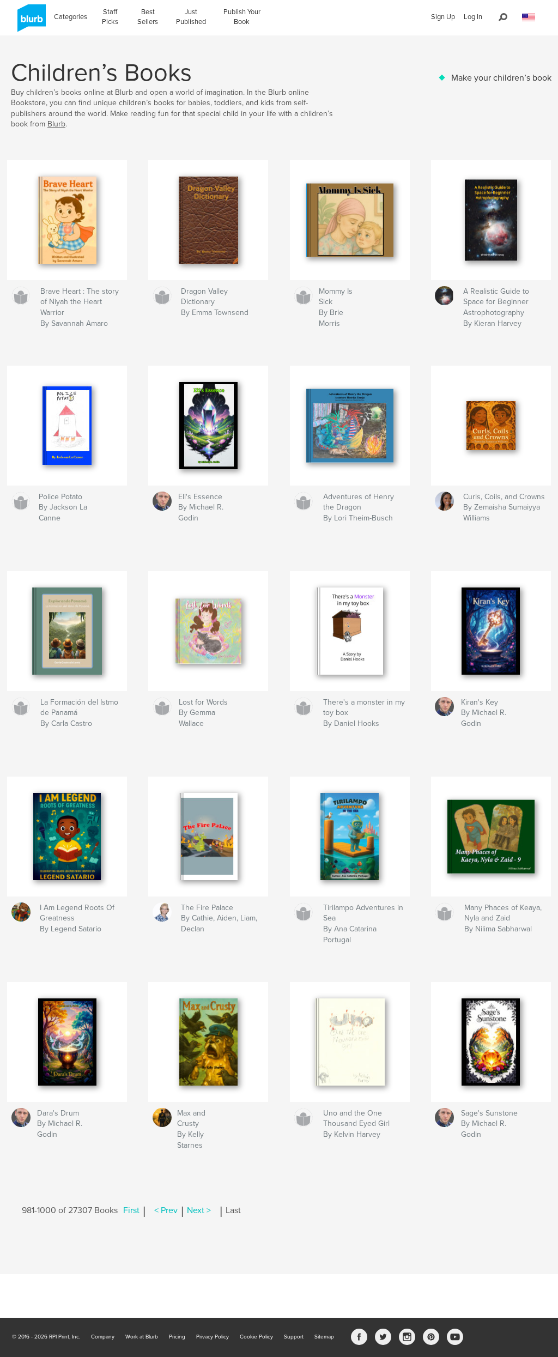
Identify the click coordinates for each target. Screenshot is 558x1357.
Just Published (191, 17)
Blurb (56, 124)
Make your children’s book (501, 77)
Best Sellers (147, 17)
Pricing (177, 1337)
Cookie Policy (256, 1337)
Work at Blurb (141, 1337)
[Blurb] (29, 22)
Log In (473, 17)
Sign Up (443, 17)
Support (294, 1337)
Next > (199, 1210)
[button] (528, 18)
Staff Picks (110, 17)
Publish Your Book (241, 17)
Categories (70, 17)
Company (102, 1337)
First (131, 1210)
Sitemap (324, 1337)
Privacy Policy (212, 1337)
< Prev (166, 1210)
